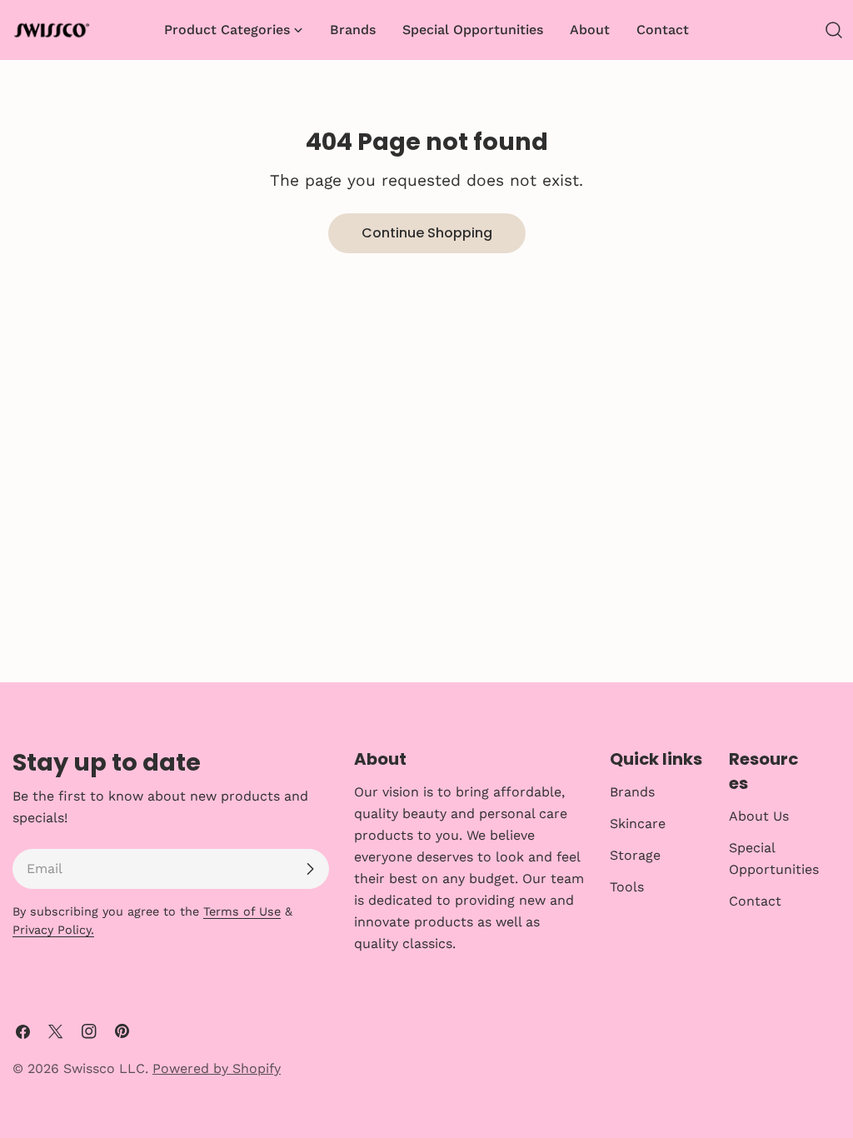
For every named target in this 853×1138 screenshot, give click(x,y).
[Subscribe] (309, 868)
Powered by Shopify (216, 1068)
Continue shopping (427, 232)
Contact (755, 901)
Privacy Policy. (53, 929)
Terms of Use (242, 911)
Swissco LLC (104, 1068)
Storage (635, 855)
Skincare (638, 823)
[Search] (834, 30)
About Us (759, 816)
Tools (627, 887)
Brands (632, 792)
